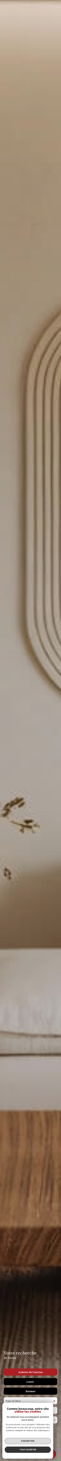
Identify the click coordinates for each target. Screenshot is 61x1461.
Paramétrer (27, 1440)
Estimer (31, 1391)
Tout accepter (28, 1449)
